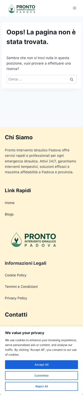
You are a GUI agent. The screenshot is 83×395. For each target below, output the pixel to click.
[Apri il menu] (74, 8)
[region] (41, 360)
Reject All (41, 386)
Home (10, 203)
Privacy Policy (16, 298)
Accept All (41, 364)
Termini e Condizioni (21, 287)
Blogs (9, 214)
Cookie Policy (15, 275)
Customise (41, 375)
